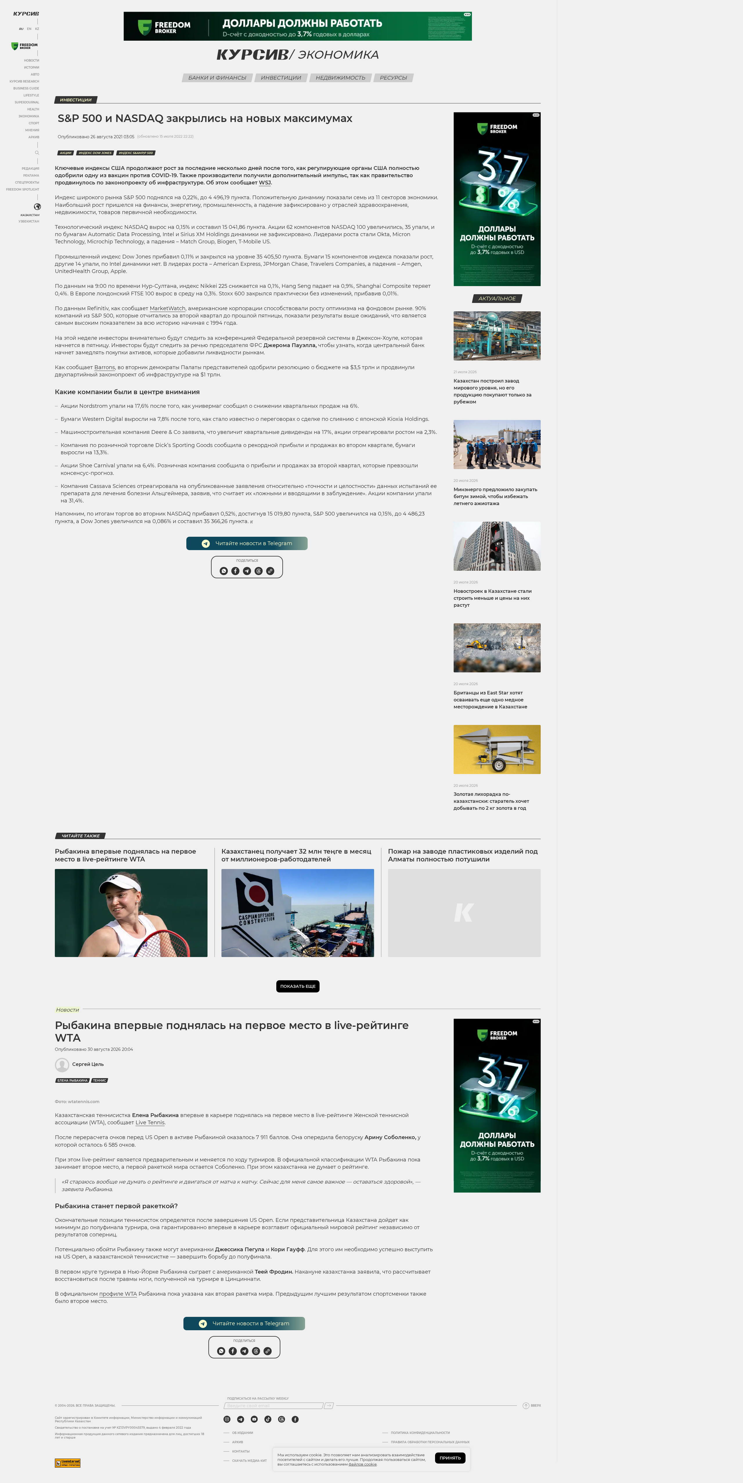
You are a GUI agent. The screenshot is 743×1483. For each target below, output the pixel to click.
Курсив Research (24, 81)
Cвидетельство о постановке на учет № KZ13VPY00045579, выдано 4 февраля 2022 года (123, 1428)
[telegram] (240, 1419)
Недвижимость (340, 78)
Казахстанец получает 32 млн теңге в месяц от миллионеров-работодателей (296, 855)
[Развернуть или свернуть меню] (37, 153)
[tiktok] (267, 1419)
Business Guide (26, 88)
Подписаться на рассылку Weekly (258, 1399)
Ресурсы (393, 78)
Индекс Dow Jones (95, 153)
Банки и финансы (217, 78)
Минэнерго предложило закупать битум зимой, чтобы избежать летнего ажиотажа (495, 496)
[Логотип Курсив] (26, 14)
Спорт (34, 123)
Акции (65, 153)
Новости (31, 60)
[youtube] (254, 1419)
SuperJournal (27, 102)
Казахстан (29, 215)
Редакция (30, 168)
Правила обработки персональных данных (430, 1442)
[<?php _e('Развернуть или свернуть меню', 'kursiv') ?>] (37, 207)
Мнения (32, 130)
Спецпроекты (27, 182)
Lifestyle (31, 95)
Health (33, 109)
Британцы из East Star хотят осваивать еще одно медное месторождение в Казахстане (490, 700)
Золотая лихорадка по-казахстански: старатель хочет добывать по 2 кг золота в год (491, 801)
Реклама (31, 175)
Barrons (104, 367)
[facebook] (295, 1419)
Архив (33, 137)
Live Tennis (150, 1122)
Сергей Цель (88, 1064)
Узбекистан (29, 221)
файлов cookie (363, 1464)
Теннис (99, 1080)
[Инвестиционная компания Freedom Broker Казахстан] (24, 46)
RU (21, 29)
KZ (37, 29)
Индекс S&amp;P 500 (135, 153)
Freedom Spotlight (22, 189)
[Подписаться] (328, 1406)
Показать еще (297, 986)
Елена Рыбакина (72, 1080)
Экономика (29, 116)
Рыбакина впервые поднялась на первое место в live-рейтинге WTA (125, 855)
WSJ (265, 182)
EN (29, 29)
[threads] (281, 1419)
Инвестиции (281, 78)
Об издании (242, 1433)
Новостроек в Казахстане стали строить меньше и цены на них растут (493, 598)
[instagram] (226, 1419)
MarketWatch (167, 308)
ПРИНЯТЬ (450, 1458)
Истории (31, 67)
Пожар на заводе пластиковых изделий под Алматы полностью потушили (463, 855)
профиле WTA (118, 1294)
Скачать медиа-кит (249, 1461)
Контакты (241, 1451)
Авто (35, 74)
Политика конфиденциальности (420, 1433)
